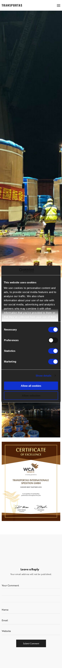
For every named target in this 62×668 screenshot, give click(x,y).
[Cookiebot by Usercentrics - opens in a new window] (19, 270)
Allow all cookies (31, 385)
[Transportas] (12, 5)
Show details (43, 375)
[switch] (53, 340)
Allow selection (31, 395)
